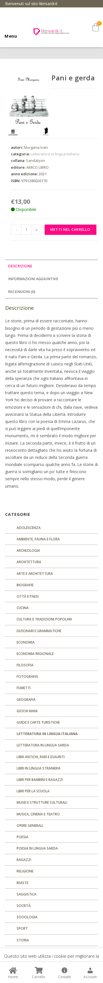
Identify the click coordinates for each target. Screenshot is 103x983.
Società (24, 905)
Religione (25, 871)
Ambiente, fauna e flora (38, 539)
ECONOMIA (26, 642)
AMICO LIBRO (37, 167)
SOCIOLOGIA (27, 917)
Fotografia (27, 676)
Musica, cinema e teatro (38, 814)
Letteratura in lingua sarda (43, 745)
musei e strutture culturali (42, 802)
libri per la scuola (33, 791)
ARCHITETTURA (29, 561)
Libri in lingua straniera (38, 768)
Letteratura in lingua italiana (55, 153)
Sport (22, 928)
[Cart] (95, 27)
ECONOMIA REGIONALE (35, 653)
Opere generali (30, 825)
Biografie (25, 585)
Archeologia (28, 550)
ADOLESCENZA (29, 527)
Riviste (22, 882)
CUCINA (23, 607)
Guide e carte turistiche (38, 722)
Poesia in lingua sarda (37, 848)
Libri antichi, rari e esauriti (41, 756)
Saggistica (26, 894)
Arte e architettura (35, 573)
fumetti (24, 687)
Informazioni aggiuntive (33, 278)
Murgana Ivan (36, 147)
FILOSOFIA (25, 665)
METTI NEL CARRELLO (70, 229)
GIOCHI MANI (27, 711)
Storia (23, 940)
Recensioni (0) (21, 291)
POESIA (22, 837)
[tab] (51, 266)
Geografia (26, 699)
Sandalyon (35, 160)
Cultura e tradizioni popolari (44, 619)
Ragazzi (24, 859)
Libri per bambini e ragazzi (40, 779)
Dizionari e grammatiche (39, 630)
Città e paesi (28, 596)
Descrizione (20, 266)
